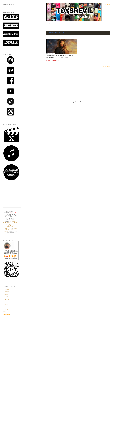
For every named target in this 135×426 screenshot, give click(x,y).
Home (49, 23)
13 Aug (5, 301)
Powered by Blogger (79, 101)
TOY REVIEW (8, 228)
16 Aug (5, 294)
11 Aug (5, 307)
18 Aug (5, 289)
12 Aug (5, 304)
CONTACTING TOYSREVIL (10, 222)
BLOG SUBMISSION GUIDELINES (11, 225)
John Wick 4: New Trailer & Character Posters (60, 57)
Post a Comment (55, 60)
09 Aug (6, 312)
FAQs (8, 224)
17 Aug (5, 291)
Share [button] (48, 60)
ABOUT (13, 221)
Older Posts (106, 66)
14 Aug (5, 299)
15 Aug (5, 296)
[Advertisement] (78, 82)
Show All (105, 32)
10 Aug (5, 309)
